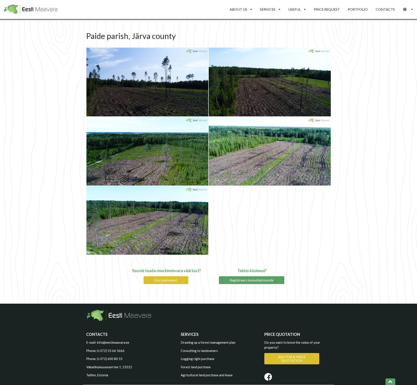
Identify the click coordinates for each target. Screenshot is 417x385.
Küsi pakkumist (165, 280)
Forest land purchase (196, 367)
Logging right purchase (197, 359)
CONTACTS (385, 9)
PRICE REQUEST (327, 9)
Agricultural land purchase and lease (207, 375)
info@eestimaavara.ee (113, 342)
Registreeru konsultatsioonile (251, 280)
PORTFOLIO (358, 9)
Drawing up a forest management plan (208, 342)
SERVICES (267, 9)
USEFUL (294, 9)
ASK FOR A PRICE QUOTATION (292, 358)
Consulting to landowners (199, 351)
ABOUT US (238, 9)
